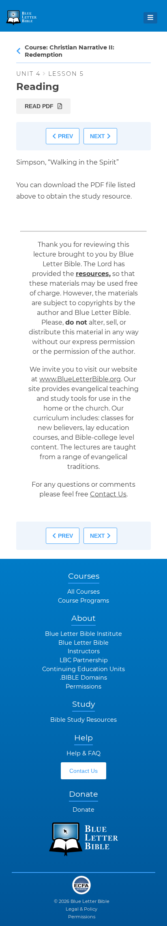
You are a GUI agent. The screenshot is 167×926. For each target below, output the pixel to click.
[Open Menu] (150, 18)
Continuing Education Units (83, 669)
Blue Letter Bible (83, 642)
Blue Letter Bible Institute (83, 633)
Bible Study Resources (83, 719)
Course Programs (83, 600)
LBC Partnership (84, 660)
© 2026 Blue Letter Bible (81, 901)
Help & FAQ (83, 753)
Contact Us (108, 494)
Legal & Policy (81, 909)
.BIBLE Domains (83, 677)
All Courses (83, 591)
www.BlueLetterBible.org (80, 379)
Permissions (83, 686)
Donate (83, 809)
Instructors (84, 651)
